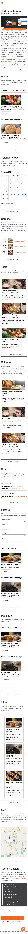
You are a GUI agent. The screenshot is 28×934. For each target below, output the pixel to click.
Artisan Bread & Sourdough (11, 119)
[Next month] (25, 172)
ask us (12, 923)
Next (14, 689)
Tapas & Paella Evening (20, 252)
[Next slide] (25, 755)
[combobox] (14, 521)
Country (4, 533)
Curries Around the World (10, 339)
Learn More (6, 113)
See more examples (12, 150)
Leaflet (13, 856)
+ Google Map (21, 109)
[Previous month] (22, 172)
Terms (26, 931)
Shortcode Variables (20, 878)
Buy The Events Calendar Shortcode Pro (12, 918)
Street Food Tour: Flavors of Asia (13, 90)
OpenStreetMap (19, 856)
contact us (4, 65)
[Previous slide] (2, 755)
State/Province (5, 529)
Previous (5, 689)
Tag (3, 538)
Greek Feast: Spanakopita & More (14, 783)
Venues (4, 524)
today (19, 171)
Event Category (6, 519)
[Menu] (24, 2)
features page (7, 61)
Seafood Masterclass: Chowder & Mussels (13, 392)
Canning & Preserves (19, 246)
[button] (14, 840)
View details (12, 911)
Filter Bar (11, 45)
